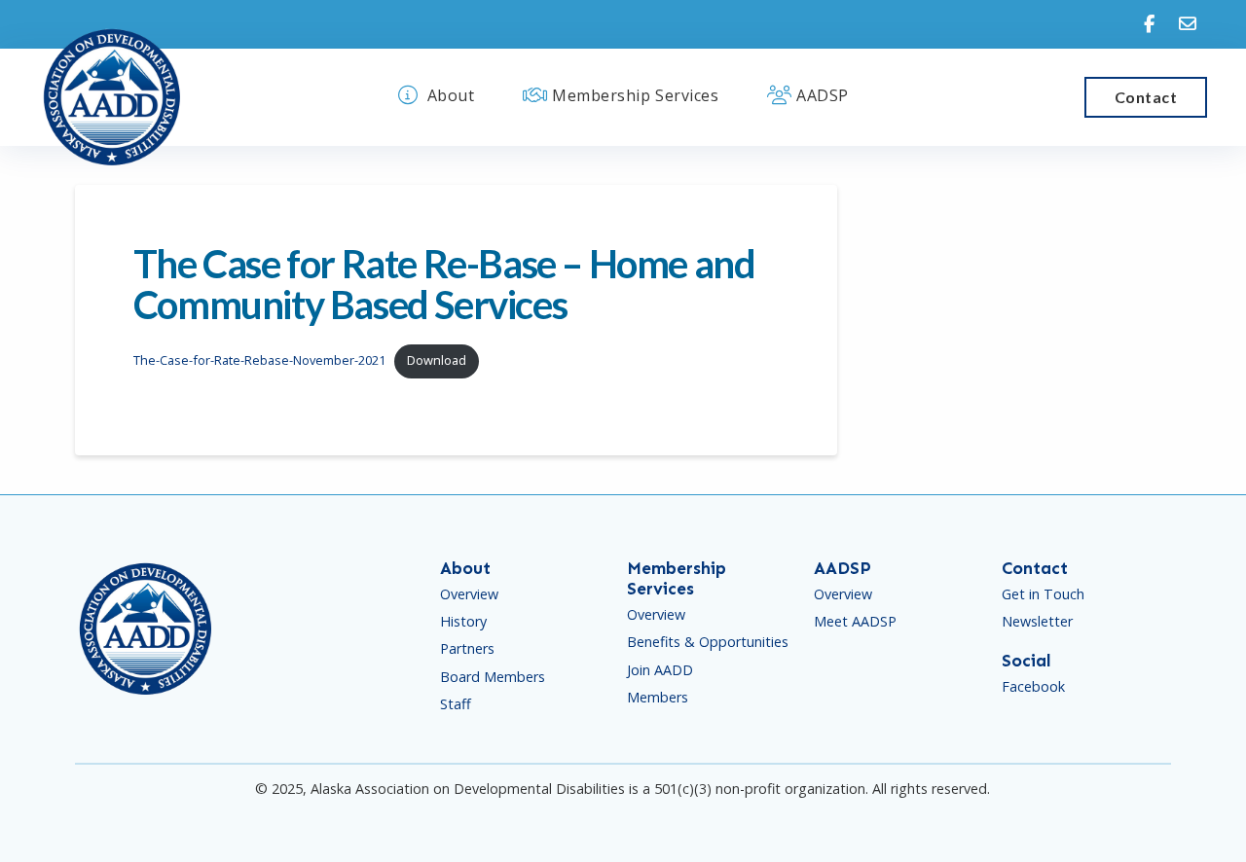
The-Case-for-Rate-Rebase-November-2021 (259, 360)
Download (436, 360)
